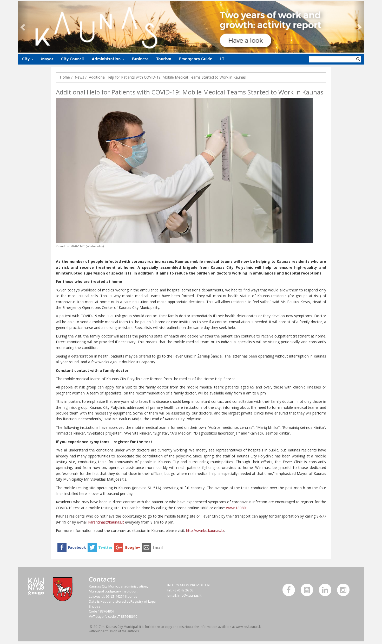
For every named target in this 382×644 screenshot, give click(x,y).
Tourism (163, 59)
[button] (23, 27)
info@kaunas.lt (189, 595)
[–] (191, 27)
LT (222, 59)
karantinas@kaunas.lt (106, 522)
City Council (72, 59)
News (79, 77)
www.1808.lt (236, 507)
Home (65, 77)
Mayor (47, 59)
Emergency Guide (195, 59)
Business (140, 59)
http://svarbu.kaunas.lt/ (205, 530)
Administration (107, 59)
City (26, 59)
